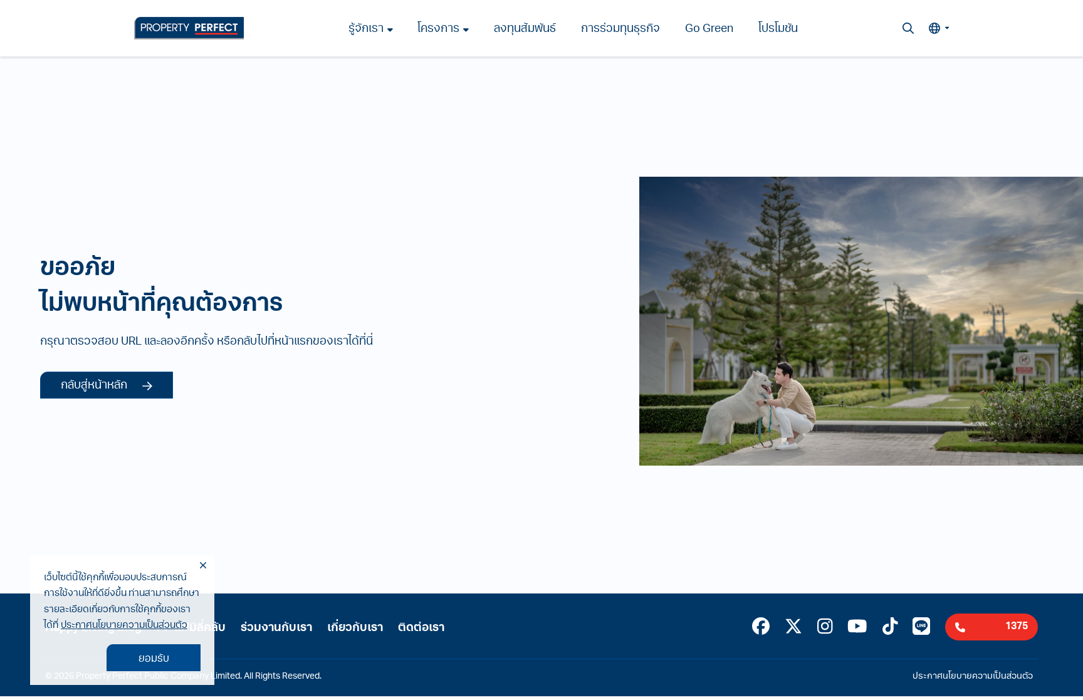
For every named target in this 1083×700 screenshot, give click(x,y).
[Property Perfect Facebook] (761, 629)
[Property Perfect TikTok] (890, 629)
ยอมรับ (154, 659)
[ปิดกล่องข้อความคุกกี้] (203, 566)
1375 (1016, 627)
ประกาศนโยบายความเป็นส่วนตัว (124, 625)
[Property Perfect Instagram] (825, 629)
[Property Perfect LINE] (921, 629)
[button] (939, 28)
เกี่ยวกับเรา (355, 628)
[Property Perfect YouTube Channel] (857, 629)
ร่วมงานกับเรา (276, 628)
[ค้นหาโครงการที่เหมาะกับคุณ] (908, 28)
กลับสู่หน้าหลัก (94, 386)
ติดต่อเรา (421, 628)
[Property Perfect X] (793, 629)
